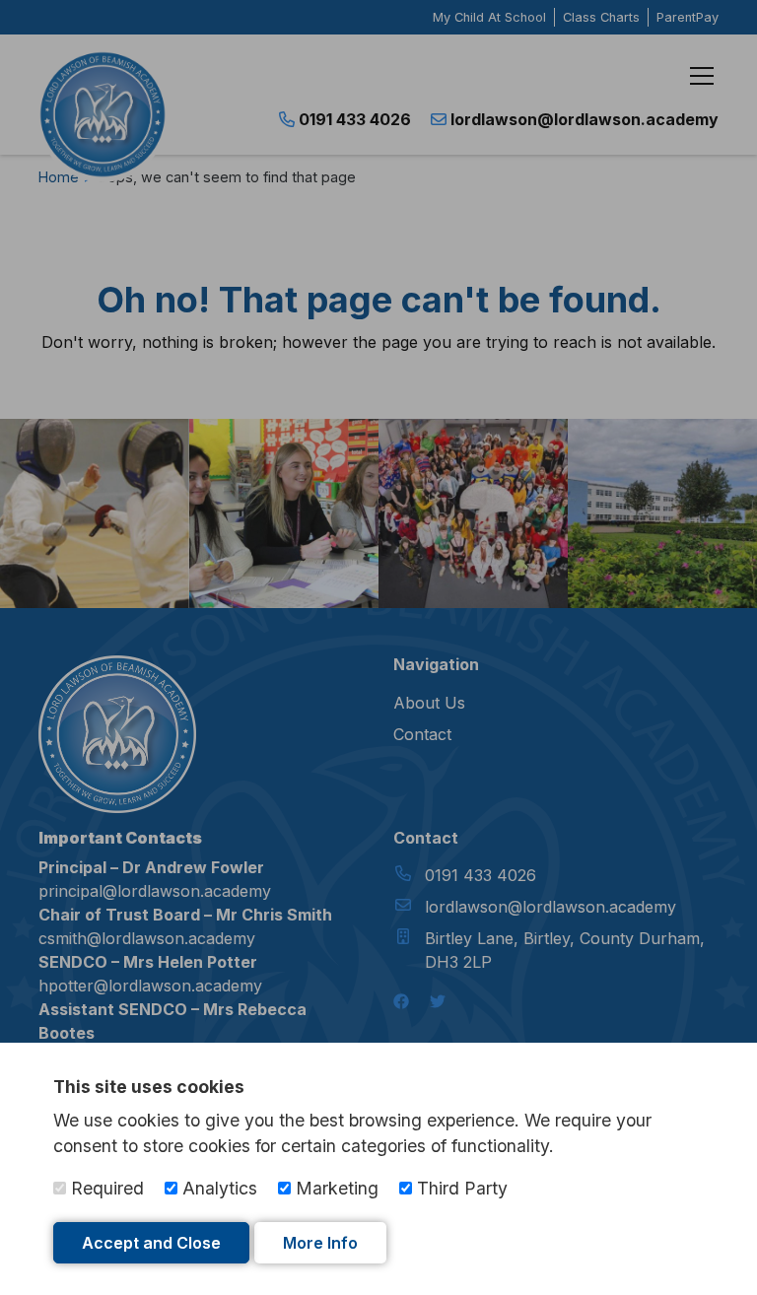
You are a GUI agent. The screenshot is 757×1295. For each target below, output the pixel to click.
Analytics (217, 1188)
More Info (320, 1243)
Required (105, 1188)
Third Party (460, 1188)
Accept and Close (151, 1243)
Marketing (334, 1188)
